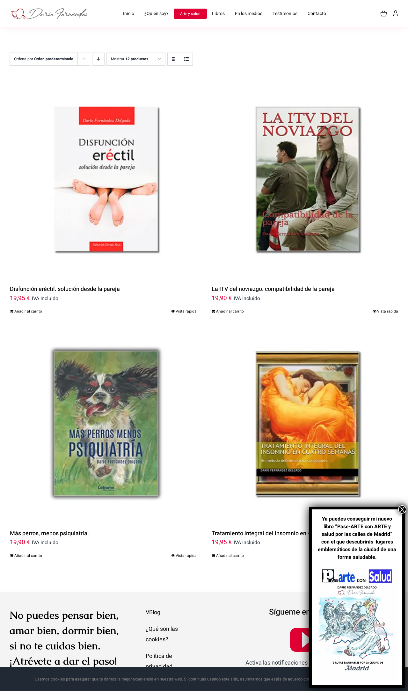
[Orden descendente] (98, 59)
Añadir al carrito (28, 311)
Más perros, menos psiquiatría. (49, 533)
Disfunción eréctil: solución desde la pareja (65, 289)
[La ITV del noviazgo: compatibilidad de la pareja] (305, 180)
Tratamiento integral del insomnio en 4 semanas (274, 533)
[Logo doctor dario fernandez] (51, 10)
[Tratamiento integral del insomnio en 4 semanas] (305, 425)
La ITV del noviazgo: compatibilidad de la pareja (273, 289)
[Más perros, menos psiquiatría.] (103, 425)
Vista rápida (186, 311)
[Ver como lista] (186, 59)
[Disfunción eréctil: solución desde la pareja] (103, 180)
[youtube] (306, 639)
